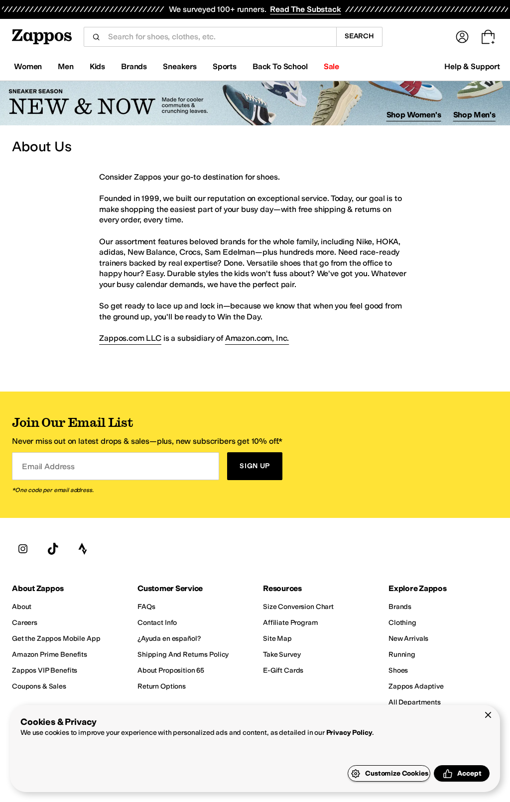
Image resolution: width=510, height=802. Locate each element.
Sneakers (180, 66)
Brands (134, 66)
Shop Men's (474, 114)
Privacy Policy (349, 732)
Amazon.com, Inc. (257, 338)
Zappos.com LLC (130, 338)
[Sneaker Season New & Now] (255, 103)
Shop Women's (413, 114)
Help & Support (472, 66)
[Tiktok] (53, 549)
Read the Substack (305, 9)
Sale (331, 66)
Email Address (48, 466)
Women (28, 66)
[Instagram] (23, 549)
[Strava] (83, 549)
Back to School (280, 66)
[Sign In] (462, 37)
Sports (225, 66)
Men (66, 66)
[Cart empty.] (488, 37)
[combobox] (218, 36)
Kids (97, 66)
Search (359, 36)
